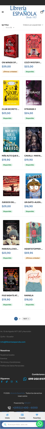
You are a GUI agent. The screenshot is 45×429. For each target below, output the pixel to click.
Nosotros (5, 350)
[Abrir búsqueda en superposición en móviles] (22, 424)
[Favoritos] (37, 415)
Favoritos (37, 418)
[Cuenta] (22, 415)
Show (8, 27)
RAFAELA (28, 295)
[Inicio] (7, 415)
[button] (39, 423)
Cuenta (22, 418)
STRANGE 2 (30, 109)
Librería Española (17, 393)
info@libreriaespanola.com (12, 342)
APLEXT (27, 403)
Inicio (7, 418)
